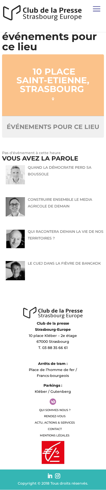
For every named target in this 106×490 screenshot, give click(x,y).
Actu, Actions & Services (55, 422)
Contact (55, 429)
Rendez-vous (55, 416)
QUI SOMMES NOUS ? (54, 410)
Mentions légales (54, 435)
